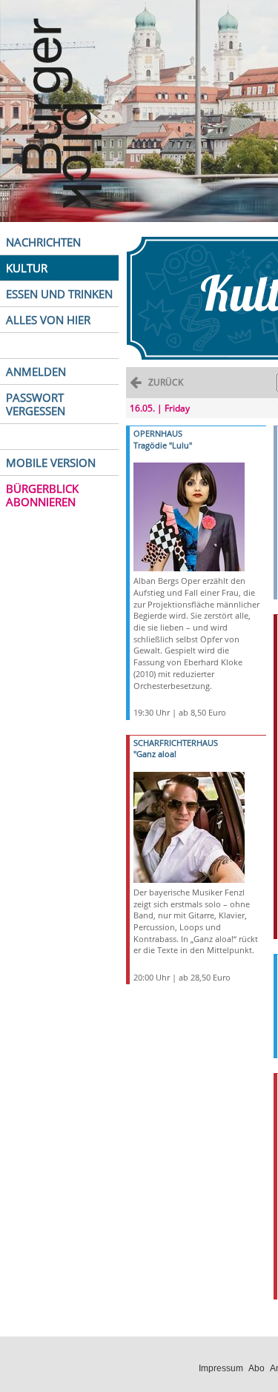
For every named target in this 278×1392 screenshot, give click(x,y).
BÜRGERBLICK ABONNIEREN (42, 495)
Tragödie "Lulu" (162, 445)
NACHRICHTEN (43, 242)
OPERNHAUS (157, 433)
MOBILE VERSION (51, 462)
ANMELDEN (36, 371)
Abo (256, 1368)
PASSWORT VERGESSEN (35, 404)
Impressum (221, 1368)
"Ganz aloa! (154, 753)
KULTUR (26, 267)
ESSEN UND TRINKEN (59, 293)
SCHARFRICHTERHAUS (175, 742)
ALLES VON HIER (48, 319)
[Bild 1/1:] (189, 516)
